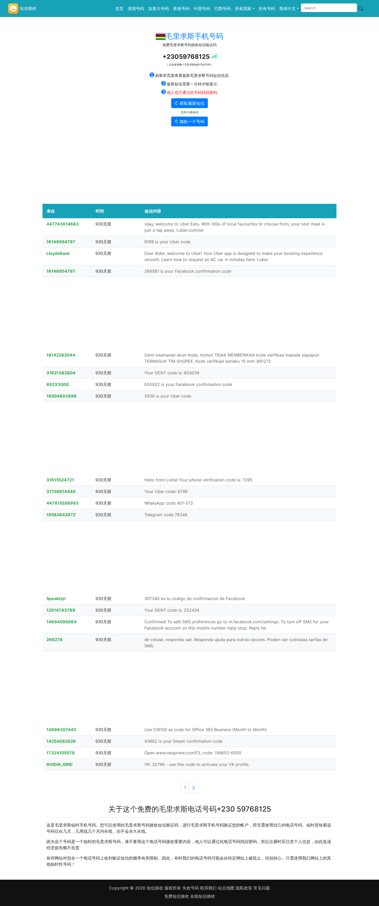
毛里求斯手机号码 (194, 36)
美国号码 (136, 8)
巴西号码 (222, 8)
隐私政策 (244, 888)
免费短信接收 (177, 896)
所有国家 (243, 8)
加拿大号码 (158, 8)
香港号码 (181, 8)
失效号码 (191, 888)
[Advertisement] (189, 165)
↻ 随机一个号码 (189, 121)
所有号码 (267, 8)
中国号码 (202, 8)
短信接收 (155, 888)
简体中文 (287, 8)
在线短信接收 (202, 896)
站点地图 (226, 888)
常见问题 (261, 888)
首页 (119, 8)
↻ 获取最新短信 (189, 103)
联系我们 (209, 888)
